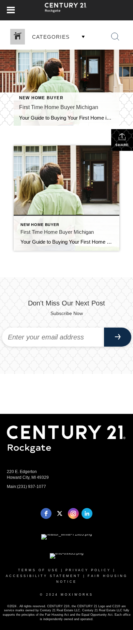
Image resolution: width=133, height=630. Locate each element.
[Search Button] (115, 37)
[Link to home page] (67, 10)
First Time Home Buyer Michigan (58, 107)
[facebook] (46, 513)
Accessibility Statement (43, 576)
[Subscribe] (117, 337)
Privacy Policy (88, 570)
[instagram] (73, 513)
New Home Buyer (41, 97)
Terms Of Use (38, 570)
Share (122, 145)
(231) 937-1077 (31, 486)
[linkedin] (87, 513)
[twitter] (59, 513)
